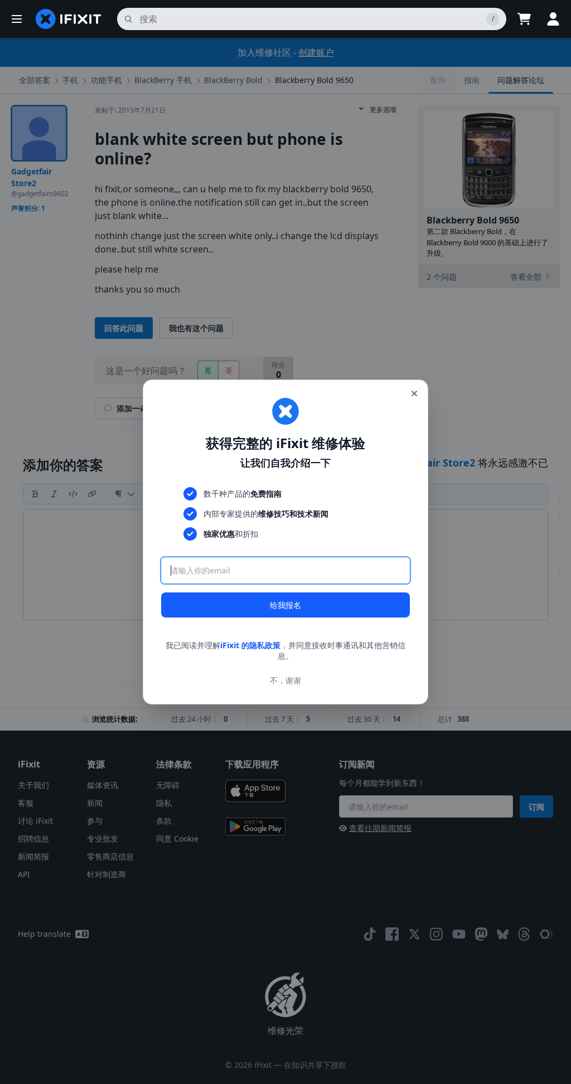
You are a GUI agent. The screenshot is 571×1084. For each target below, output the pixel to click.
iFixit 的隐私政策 (250, 645)
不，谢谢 (285, 680)
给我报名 (285, 605)
